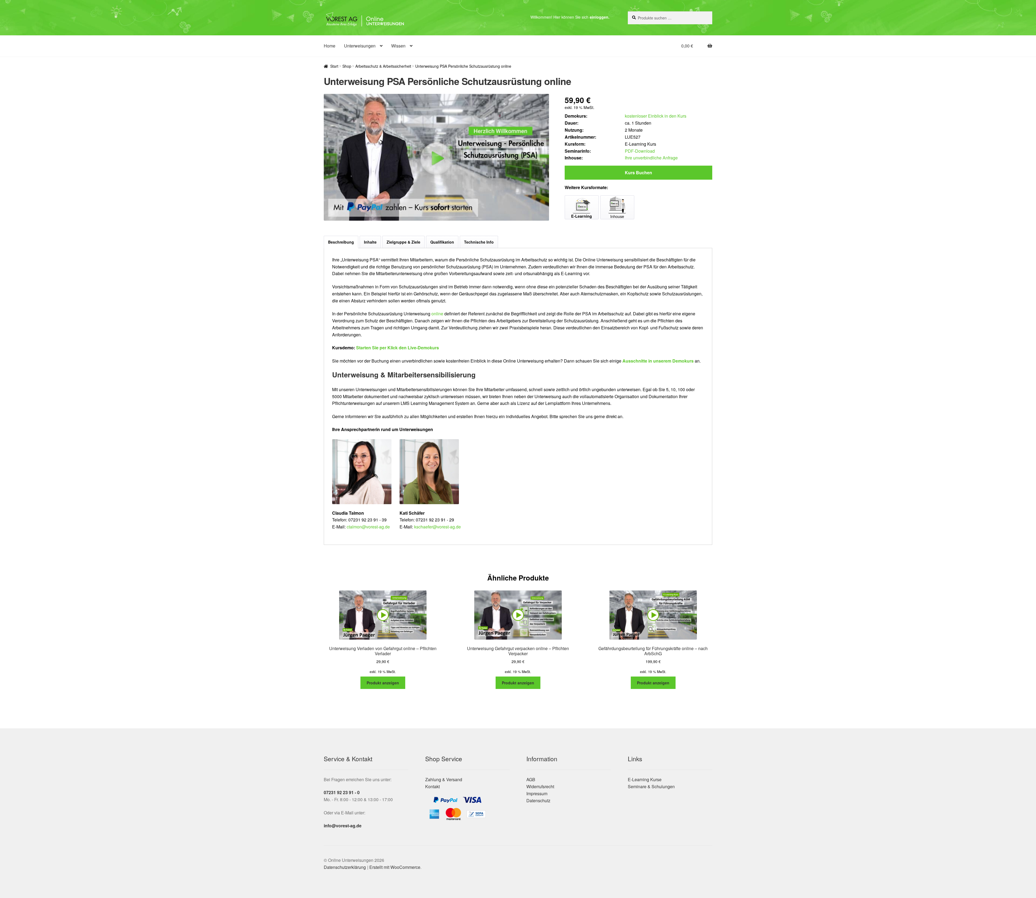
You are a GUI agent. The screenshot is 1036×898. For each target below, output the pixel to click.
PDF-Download (640, 151)
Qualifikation (442, 242)
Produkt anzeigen (383, 682)
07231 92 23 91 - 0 (342, 792)
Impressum (536, 793)
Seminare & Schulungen (651, 786)
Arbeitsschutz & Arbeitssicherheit (383, 66)
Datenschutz (538, 800)
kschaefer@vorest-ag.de (437, 527)
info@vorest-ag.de (343, 825)
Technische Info (479, 242)
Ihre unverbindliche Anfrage (651, 158)
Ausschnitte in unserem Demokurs (658, 361)
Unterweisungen (360, 46)
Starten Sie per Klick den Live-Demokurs (397, 347)
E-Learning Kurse (645, 779)
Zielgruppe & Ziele (403, 242)
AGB (530, 779)
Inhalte (370, 242)
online (437, 313)
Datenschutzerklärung (345, 867)
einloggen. (599, 17)
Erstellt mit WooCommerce (394, 867)
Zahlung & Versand (443, 779)
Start (334, 66)
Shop (346, 66)
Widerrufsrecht (540, 786)
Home (329, 46)
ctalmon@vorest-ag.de (368, 527)
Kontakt (432, 786)
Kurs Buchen (638, 172)
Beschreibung (341, 242)
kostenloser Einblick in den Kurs (655, 116)
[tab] (341, 242)
